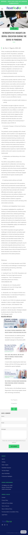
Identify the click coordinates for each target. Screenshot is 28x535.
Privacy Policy (5, 500)
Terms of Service (5, 506)
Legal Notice (4, 514)
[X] (7, 524)
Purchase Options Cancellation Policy (10, 511)
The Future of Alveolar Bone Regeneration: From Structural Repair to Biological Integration (16, 383)
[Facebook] (2, 524)
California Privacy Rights (7, 503)
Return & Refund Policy (7, 508)
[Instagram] (4, 524)
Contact (3, 497)
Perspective (14, 403)
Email (2, 422)
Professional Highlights (7, 476)
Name (2, 416)
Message (3, 429)
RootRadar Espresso (6, 467)
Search (3, 459)
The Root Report (5, 470)
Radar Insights (5, 464)
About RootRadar (6, 473)
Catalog (3, 461)
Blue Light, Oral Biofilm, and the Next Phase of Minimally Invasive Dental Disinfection (14, 357)
